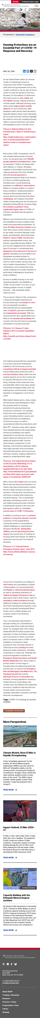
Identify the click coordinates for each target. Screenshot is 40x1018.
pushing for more (26, 647)
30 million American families (19, 227)
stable (26, 98)
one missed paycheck (16, 175)
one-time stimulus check (13, 374)
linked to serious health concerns (16, 238)
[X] (3, 964)
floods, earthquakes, (23, 529)
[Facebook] (11, 964)
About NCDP (7, 992)
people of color (28, 302)
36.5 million (19, 482)
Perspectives (8, 35)
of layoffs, (12, 310)
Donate (15, 2)
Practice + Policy (9, 1002)
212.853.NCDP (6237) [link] (11, 981)
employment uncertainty (16, 313)
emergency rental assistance (15, 600)
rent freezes (8, 585)
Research (6, 999)
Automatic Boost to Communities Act (18, 677)
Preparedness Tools (10, 1005)
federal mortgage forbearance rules (18, 595)
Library (5, 1009)
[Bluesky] (15, 964)
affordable (7, 101)
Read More (8, 790)
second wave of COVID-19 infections (18, 511)
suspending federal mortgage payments (19, 369)
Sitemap (5, 1012)
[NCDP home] (19, 959)
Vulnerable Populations (25, 35)
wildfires (6, 531)
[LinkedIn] (8, 964)
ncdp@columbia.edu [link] (10, 983)
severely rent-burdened (21, 318)
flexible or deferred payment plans (21, 590)
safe (21, 98)
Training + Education (10, 995)
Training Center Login (30, 2)
